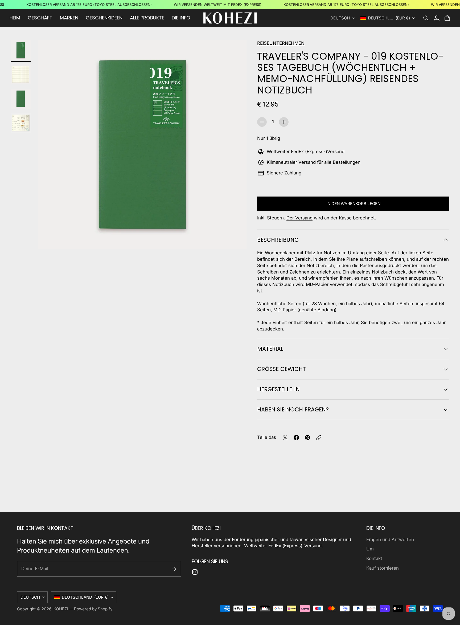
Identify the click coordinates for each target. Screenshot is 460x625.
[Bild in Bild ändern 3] (21, 99)
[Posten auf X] (285, 437)
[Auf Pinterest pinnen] (307, 437)
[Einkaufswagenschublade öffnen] (447, 18)
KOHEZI (61, 608)
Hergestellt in (278, 389)
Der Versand (299, 217)
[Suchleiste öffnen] (426, 18)
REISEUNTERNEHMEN (281, 43)
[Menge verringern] (262, 122)
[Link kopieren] (318, 437)
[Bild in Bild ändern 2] (21, 74)
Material (270, 349)
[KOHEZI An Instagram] (195, 572)
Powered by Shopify (93, 608)
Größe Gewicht (281, 369)
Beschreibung (278, 240)
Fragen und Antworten (390, 539)
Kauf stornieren (382, 568)
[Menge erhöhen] (284, 122)
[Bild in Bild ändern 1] (21, 50)
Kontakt (374, 558)
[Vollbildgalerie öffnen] (236, 238)
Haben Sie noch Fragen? (293, 409)
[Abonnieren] (174, 569)
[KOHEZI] (230, 18)
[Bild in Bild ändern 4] (21, 123)
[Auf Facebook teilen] (296, 437)
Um (370, 549)
